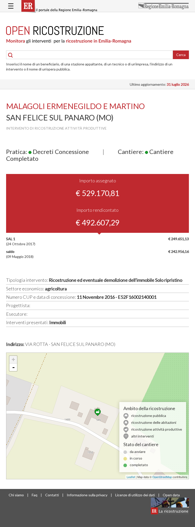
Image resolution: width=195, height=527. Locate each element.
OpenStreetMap (162, 477)
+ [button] (13, 359)
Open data (171, 495)
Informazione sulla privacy (87, 495)
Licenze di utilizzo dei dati (135, 495)
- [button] (13, 367)
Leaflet (131, 477)
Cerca (181, 54)
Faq (34, 495)
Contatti (52, 495)
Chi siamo (16, 495)
